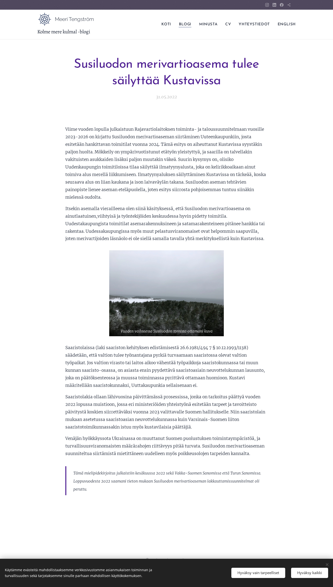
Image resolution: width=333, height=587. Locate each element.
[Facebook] (282, 5)
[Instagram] (267, 5)
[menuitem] (167, 25)
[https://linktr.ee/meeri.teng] (289, 5)
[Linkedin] (274, 5)
